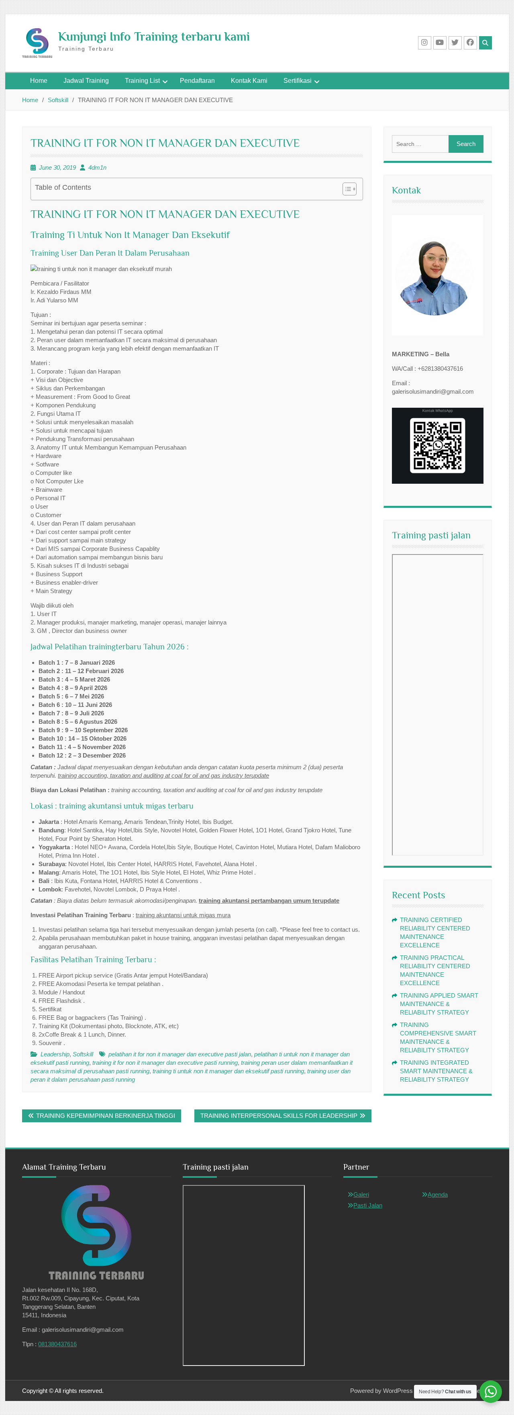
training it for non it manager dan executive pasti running (165, 1062)
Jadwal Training (86, 80)
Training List (142, 80)
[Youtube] (440, 42)
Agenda (438, 1194)
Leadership (55, 1054)
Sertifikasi (298, 80)
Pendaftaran (197, 80)
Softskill (83, 1054)
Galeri (361, 1194)
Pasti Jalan (367, 1205)
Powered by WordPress (381, 1390)
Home (38, 80)
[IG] (424, 42)
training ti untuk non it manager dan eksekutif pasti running (228, 1071)
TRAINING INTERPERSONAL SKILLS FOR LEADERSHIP (278, 1115)
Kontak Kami (249, 80)
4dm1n (97, 167)
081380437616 (57, 1344)
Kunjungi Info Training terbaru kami (154, 36)
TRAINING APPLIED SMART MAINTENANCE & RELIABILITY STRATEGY (439, 1004)
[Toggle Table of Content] (346, 189)
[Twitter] (455, 42)
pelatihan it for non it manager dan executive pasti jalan (179, 1054)
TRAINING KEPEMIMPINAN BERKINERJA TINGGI (105, 1115)
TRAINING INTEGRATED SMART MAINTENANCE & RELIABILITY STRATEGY (436, 1071)
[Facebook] (470, 42)
